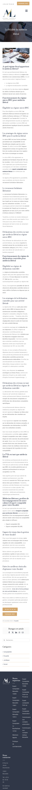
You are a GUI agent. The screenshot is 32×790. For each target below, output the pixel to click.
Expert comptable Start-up (25, 703)
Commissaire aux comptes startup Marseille (26, 732)
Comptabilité (8, 652)
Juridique (6, 660)
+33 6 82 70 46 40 (8, 4)
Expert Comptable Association (26, 711)
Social (5, 664)
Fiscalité (16, 621)
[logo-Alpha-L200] (9, 9)
